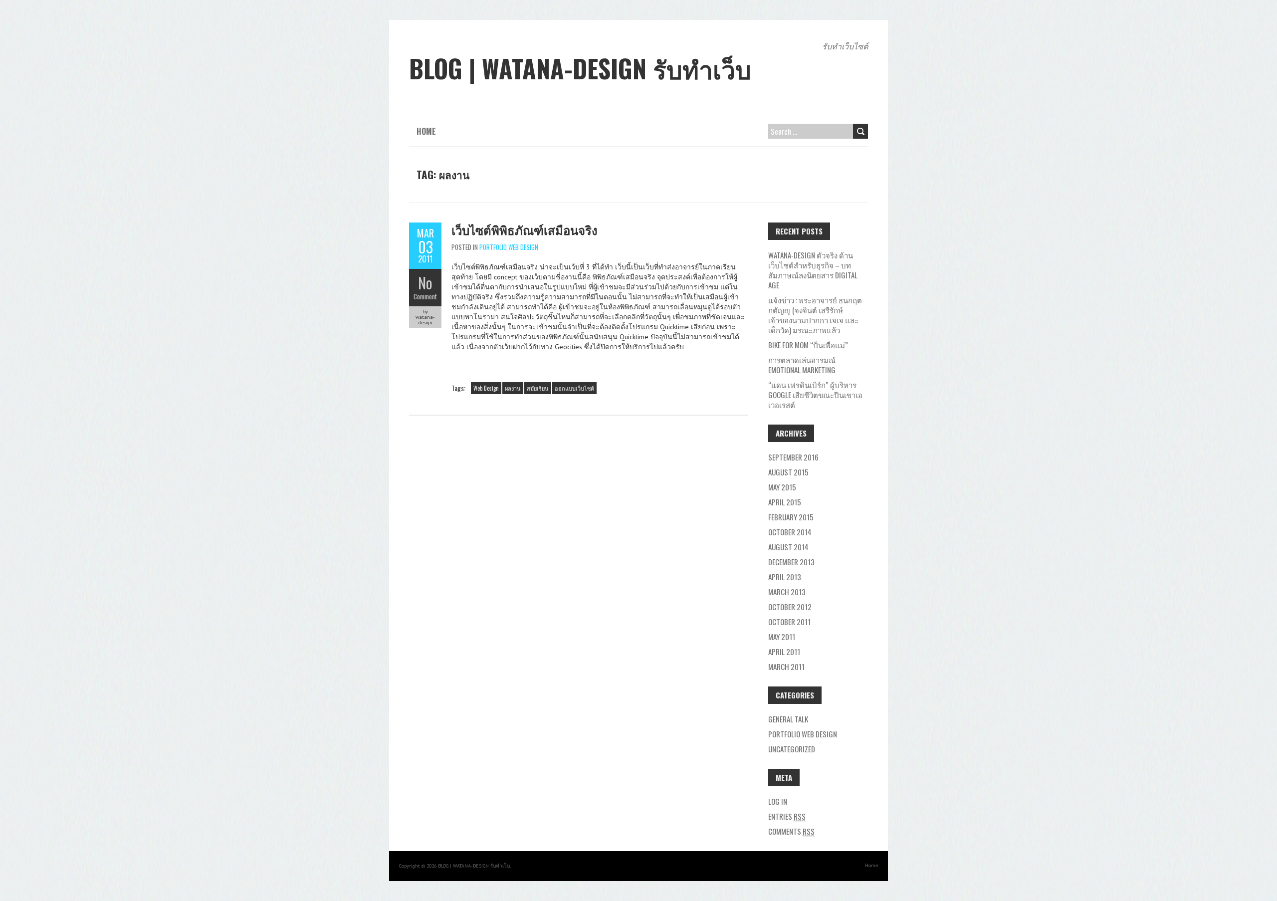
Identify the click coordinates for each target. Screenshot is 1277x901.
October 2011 (789, 621)
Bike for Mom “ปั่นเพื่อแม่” (808, 344)
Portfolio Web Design (508, 247)
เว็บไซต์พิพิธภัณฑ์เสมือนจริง (524, 229)
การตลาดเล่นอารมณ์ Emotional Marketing (802, 364)
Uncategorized (791, 748)
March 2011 (786, 666)
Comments (791, 831)
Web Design (486, 388)
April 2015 (784, 501)
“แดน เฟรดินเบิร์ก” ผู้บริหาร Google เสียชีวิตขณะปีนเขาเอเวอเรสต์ (815, 394)
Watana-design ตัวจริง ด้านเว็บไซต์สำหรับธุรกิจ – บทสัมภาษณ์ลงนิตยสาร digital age (812, 269)
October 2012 (790, 606)
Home (426, 131)
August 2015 (788, 471)
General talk (788, 718)
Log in (777, 801)
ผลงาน (513, 388)
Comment (425, 296)
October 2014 (790, 531)
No (425, 282)
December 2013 (791, 561)
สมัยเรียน (538, 388)
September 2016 (793, 456)
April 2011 (784, 651)
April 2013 (784, 576)
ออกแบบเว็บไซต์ (574, 388)
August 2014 (788, 546)
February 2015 (791, 516)
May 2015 (782, 486)
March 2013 (787, 591)
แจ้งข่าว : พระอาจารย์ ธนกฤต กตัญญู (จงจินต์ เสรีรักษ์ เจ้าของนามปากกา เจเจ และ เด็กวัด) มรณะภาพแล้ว (815, 314)
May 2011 (781, 636)
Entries (787, 816)
